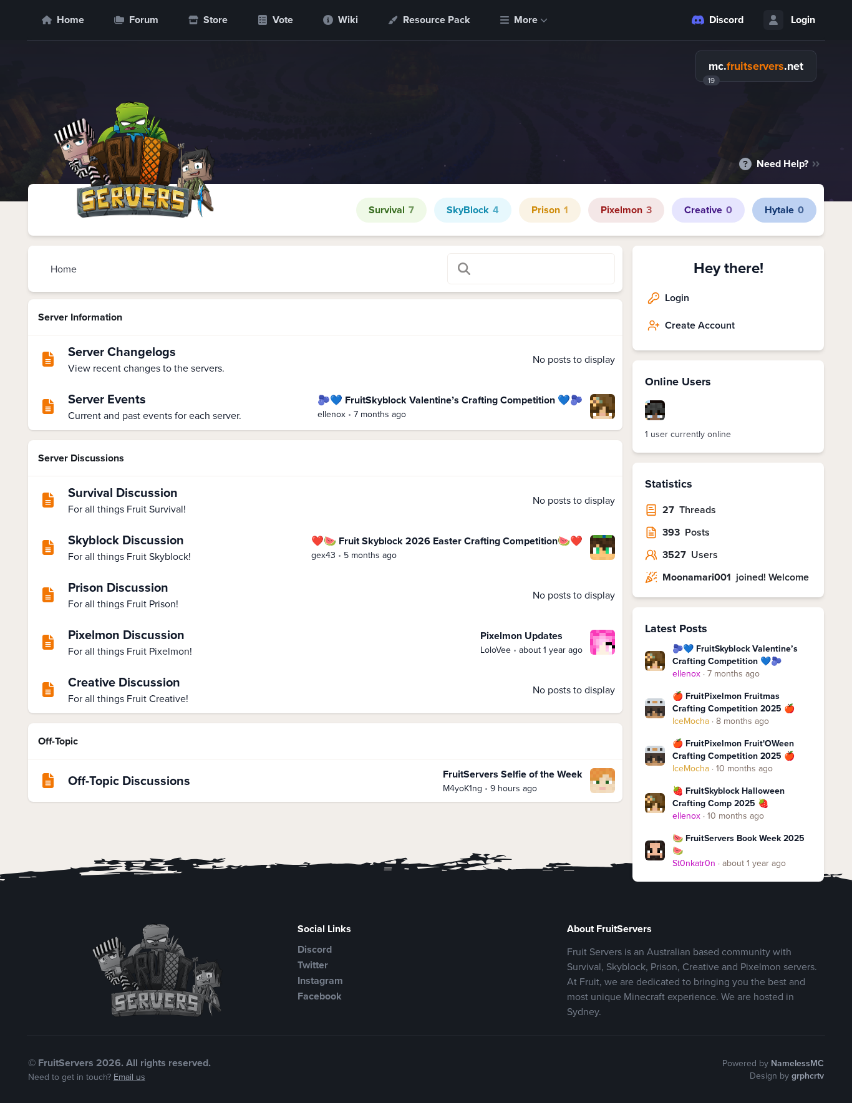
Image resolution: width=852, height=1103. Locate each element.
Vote (283, 19)
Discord (726, 19)
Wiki (348, 19)
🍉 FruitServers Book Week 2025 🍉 (738, 844)
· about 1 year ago (729, 863)
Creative (708, 210)
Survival (391, 210)
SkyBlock (473, 210)
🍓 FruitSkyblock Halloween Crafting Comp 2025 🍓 (728, 796)
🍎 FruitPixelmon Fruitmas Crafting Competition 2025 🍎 (733, 702)
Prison (549, 210)
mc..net (756, 66)
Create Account (700, 325)
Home (70, 19)
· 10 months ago (722, 768)
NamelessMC (797, 1063)
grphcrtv (807, 1075)
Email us (129, 1077)
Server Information (80, 317)
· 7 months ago (716, 673)
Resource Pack (436, 19)
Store (215, 19)
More (526, 19)
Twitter (313, 965)
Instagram (320, 980)
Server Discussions (81, 458)
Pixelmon (626, 210)
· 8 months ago (720, 721)
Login (803, 19)
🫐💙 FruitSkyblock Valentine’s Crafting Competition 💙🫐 (735, 654)
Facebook (320, 996)
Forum (143, 19)
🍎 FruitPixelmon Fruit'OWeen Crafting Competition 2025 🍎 (733, 749)
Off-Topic (58, 741)
